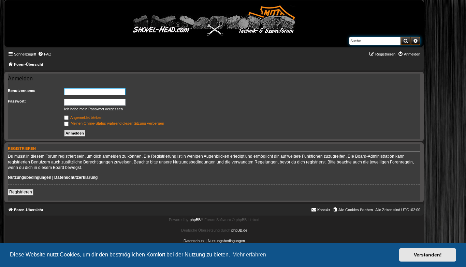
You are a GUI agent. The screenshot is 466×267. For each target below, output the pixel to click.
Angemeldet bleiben (86, 117)
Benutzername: (21, 91)
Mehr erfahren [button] (249, 254)
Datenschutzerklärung (76, 177)
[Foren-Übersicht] (214, 19)
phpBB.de (239, 230)
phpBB (195, 220)
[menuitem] (45, 54)
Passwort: (17, 101)
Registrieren (20, 192)
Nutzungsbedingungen (29, 177)
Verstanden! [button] (428, 254)
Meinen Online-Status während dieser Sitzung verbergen (117, 123)
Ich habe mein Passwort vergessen (93, 109)
